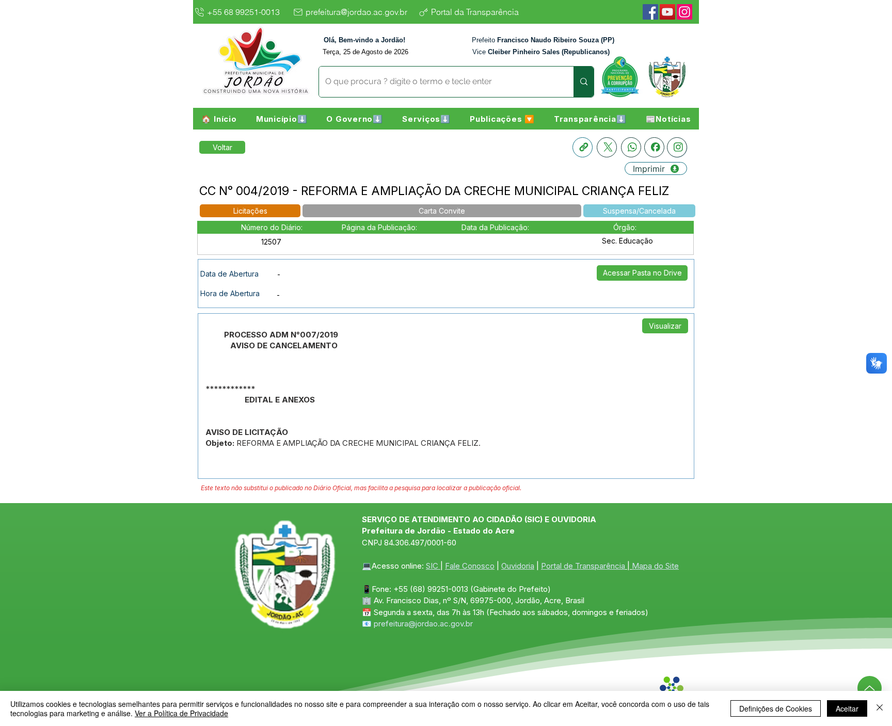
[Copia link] (582, 147)
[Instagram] (684, 12)
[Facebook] (650, 12)
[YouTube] (667, 12)
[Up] (869, 688)
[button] (281, 118)
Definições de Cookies (775, 708)
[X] (607, 147)
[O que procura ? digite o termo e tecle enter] (584, 82)
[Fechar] (879, 708)
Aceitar (847, 708)
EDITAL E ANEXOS (280, 400)
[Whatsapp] (631, 147)
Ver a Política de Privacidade (181, 713)
